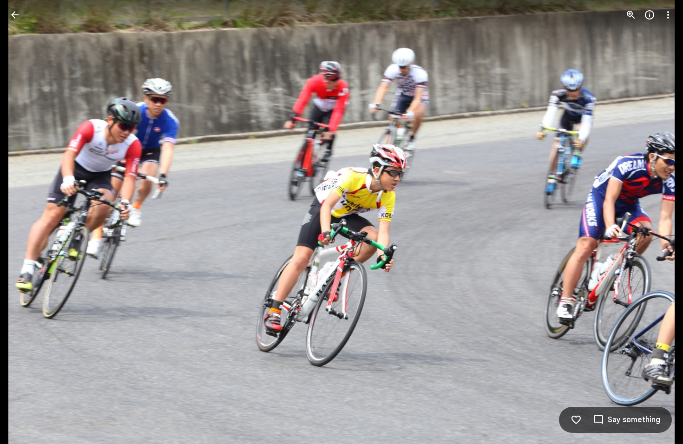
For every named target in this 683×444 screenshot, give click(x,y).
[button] (26, 222)
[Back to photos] (15, 15)
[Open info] (649, 15)
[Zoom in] (631, 15)
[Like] (576, 419)
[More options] (668, 15)
